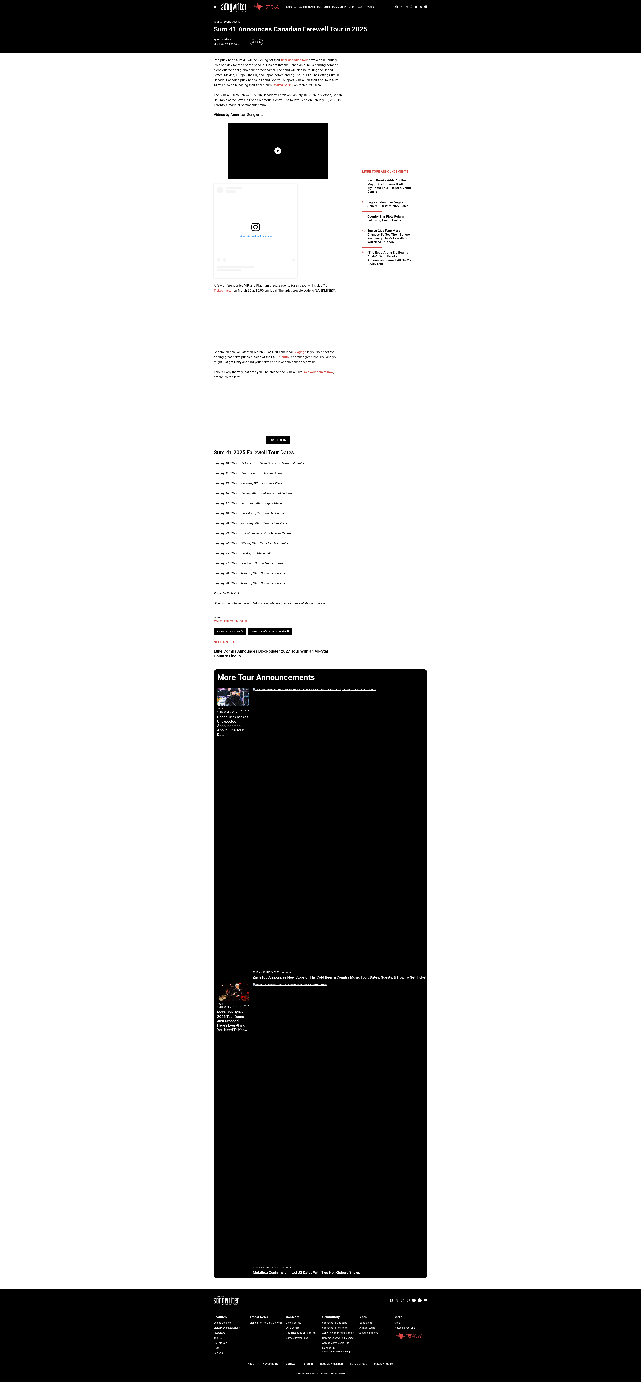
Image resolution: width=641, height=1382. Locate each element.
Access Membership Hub (335, 1343)
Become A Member (331, 1364)
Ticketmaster (223, 290)
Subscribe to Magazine (334, 1322)
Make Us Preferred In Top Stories (269, 631)
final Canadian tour (294, 60)
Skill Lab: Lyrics (366, 1327)
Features (290, 7)
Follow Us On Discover (229, 631)
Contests (323, 7)
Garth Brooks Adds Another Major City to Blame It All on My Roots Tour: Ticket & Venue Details (389, 186)
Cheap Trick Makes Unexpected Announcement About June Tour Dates (232, 726)
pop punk (234, 621)
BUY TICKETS (278, 440)
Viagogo (300, 352)
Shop (352, 7)
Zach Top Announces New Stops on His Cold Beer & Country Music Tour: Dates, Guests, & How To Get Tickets (340, 977)
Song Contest (293, 1322)
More (398, 1317)
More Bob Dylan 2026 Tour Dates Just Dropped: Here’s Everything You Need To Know (232, 1021)
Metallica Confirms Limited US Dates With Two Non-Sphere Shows (306, 1272)
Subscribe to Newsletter (335, 1327)
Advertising (271, 1364)
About (252, 1364)
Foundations (365, 1322)
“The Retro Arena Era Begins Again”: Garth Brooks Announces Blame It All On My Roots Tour (389, 258)
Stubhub (283, 357)
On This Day (220, 1343)
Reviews (218, 1353)
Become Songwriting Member (338, 1338)
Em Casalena (224, 39)
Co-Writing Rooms (368, 1332)
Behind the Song (223, 1322)
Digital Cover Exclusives (227, 1327)
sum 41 (243, 621)
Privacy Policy (383, 1364)
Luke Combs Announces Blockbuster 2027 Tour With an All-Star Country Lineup (271, 653)
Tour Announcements (227, 22)
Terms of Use (358, 1364)
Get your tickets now (318, 372)
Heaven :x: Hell (283, 85)
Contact (291, 1364)
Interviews (219, 1332)
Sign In (308, 1364)
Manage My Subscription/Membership (336, 1350)
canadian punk (221, 621)
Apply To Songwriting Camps (338, 1332)
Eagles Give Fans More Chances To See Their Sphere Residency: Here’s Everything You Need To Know (388, 236)
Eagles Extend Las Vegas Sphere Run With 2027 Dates (387, 204)
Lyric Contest (293, 1327)
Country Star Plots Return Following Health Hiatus (385, 218)
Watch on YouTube (404, 1327)
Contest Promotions (297, 1338)
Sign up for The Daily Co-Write (266, 1322)
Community (339, 7)
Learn (361, 7)
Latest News (307, 7)
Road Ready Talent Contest (301, 1332)
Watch (371, 7)
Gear (216, 1348)
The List (218, 1338)
